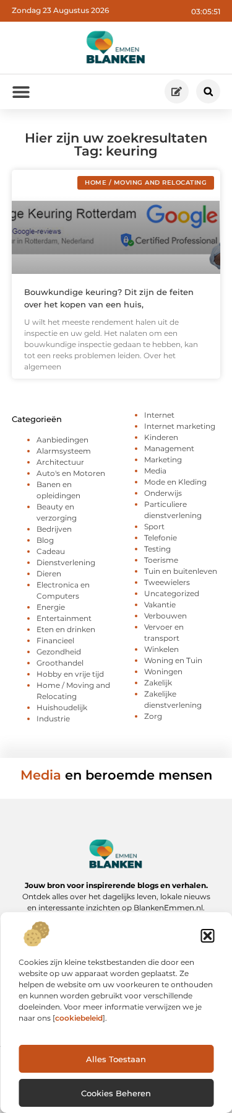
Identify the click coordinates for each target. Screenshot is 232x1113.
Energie (51, 607)
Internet (159, 415)
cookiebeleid (79, 1018)
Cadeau (51, 551)
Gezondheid (59, 651)
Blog (45, 540)
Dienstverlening (66, 562)
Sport (154, 526)
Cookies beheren (116, 1093)
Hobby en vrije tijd (70, 674)
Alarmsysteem (64, 450)
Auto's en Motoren (71, 473)
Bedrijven (54, 529)
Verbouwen (165, 615)
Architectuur (60, 462)
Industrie (53, 718)
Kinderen (161, 437)
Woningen (163, 671)
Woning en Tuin (173, 660)
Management (169, 448)
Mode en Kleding (175, 481)
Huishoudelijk (62, 707)
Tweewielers (167, 582)
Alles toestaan (116, 1059)
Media (155, 470)
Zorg (153, 716)
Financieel (55, 640)
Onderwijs (163, 493)
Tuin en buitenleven (180, 571)
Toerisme (161, 560)
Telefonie (160, 537)
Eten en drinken (66, 629)
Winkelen (161, 649)
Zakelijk (158, 682)
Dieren (49, 573)
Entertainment (64, 618)
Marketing (163, 459)
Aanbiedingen (62, 439)
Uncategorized (171, 593)
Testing (157, 548)
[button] (207, 936)
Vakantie (160, 604)
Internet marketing (179, 426)
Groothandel (60, 662)
